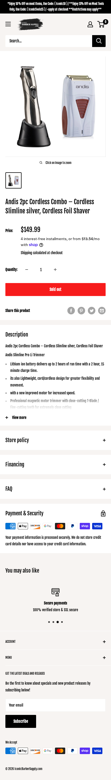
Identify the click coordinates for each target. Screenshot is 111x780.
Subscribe (20, 721)
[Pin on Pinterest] (81, 310)
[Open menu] (8, 24)
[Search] (99, 41)
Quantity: (11, 269)
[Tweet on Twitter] (91, 310)
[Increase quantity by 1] (55, 269)
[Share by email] (102, 310)
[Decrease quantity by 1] (26, 269)
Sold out (55, 289)
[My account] (90, 24)
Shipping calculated (33, 253)
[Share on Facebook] (71, 310)
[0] (101, 24)
